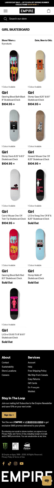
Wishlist (31, 391)
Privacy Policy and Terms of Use (14, 434)
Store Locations (9, 371)
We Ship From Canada (38, 375)
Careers (5, 375)
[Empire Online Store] (27, 11)
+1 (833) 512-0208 (34, 422)
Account (31, 362)
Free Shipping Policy (37, 371)
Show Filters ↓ (8, 40)
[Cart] (48, 11)
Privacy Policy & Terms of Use (13, 457)
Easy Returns (34, 379)
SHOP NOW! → (33, 4)
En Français (33, 387)
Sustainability (8, 367)
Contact (5, 362)
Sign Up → (9, 415)
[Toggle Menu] (6, 11)
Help (30, 367)
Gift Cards (32, 383)
